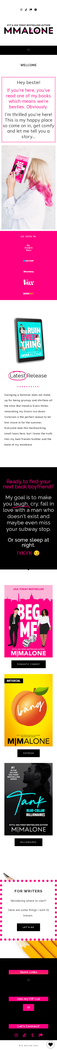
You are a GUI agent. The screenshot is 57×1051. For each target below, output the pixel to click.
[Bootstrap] (35, 9)
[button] (28, 49)
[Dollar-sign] (32, 1035)
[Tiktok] (26, 9)
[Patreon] (30, 9)
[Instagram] (21, 9)
